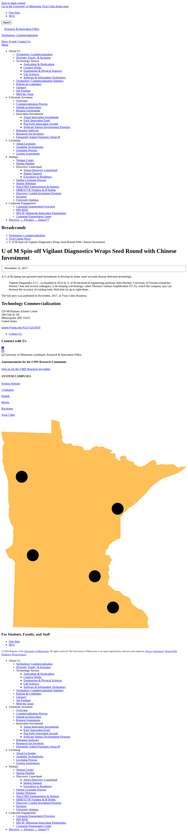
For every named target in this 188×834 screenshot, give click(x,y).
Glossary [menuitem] (21, 87)
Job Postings (23, 700)
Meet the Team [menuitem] (24, 94)
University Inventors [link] (20, 97)
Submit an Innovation (28, 716)
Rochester (7, 408)
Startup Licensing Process (31, 789)
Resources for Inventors (30, 743)
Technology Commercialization (19, 35)
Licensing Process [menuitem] (26, 150)
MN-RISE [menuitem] (22, 209)
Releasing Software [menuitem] (27, 130)
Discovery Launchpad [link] (29, 166)
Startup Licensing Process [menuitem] (31, 180)
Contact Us (24, 41)
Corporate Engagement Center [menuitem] (33, 216)
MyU (12, 15)
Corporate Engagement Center (33, 826)
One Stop (14, 12)
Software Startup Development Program (47, 736)
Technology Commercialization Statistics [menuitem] (39, 80)
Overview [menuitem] (22, 100)
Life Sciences (31, 683)
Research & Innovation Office (21, 29)
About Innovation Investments (41, 726)
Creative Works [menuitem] (32, 67)
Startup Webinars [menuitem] (26, 183)
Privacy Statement (155, 651)
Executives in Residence (38, 786)
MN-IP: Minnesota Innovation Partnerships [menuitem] (41, 213)
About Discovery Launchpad (40, 779)
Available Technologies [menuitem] (29, 147)
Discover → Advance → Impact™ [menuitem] (29, 219)
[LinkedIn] (94, 348)
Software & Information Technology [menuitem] (45, 77)
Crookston (7, 389)
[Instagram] (94, 351)
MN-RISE (22, 819)
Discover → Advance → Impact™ (29, 829)
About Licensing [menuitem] (26, 143)
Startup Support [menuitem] (33, 173)
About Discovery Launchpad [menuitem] (40, 170)
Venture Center (25, 769)
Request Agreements (28, 720)
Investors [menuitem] (21, 196)
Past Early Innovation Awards (41, 733)
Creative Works (32, 677)
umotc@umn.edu (11, 327)
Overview (22, 710)
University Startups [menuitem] (27, 199)
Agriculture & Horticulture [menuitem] (39, 64)
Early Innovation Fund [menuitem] (37, 120)
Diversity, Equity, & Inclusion (33, 667)
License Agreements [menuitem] (28, 153)
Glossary (21, 697)
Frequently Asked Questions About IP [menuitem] (38, 137)
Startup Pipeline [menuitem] (25, 163)
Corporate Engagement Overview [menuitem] (35, 206)
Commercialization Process (32, 713)
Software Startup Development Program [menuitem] (47, 127)
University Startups (27, 809)
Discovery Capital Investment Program (38, 802)
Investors (21, 806)
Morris (5, 402)
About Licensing (26, 753)
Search (6, 22)
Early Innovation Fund (37, 730)
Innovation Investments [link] (29, 113)
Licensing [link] (14, 140)
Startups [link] (13, 156)
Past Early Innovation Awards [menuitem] (41, 123)
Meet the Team (24, 703)
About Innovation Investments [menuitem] (41, 117)
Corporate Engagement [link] (22, 203)
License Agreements (28, 763)
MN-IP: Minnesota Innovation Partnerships (41, 822)
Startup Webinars (26, 792)
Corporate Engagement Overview (35, 816)
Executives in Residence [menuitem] (38, 176)
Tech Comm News (20, 238)
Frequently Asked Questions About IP (38, 746)
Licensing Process (26, 759)
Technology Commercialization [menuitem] (34, 54)
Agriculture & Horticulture (39, 673)
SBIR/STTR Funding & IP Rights (36, 799)
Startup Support (33, 783)
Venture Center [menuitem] (25, 160)
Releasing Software (27, 740)
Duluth (5, 396)
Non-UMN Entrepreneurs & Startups (37, 796)
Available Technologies (29, 756)
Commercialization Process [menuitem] (32, 104)
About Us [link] (14, 51)
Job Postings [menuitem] (23, 90)
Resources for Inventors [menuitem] (30, 133)
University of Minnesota (36, 651)
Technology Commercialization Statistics (39, 690)
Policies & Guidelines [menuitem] (28, 84)
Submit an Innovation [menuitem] (28, 107)
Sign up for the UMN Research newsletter (25, 369)
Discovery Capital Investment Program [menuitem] (38, 193)
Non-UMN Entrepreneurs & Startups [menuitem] (37, 186)
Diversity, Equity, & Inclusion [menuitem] (33, 57)
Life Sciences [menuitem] (31, 74)
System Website (10, 383)
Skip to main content (13, 3)
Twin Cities (8, 414)
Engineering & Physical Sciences (43, 680)
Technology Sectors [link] (27, 60)
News (4, 41)
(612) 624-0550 (31, 327)
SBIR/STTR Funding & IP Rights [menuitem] (36, 190)
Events (13, 41)
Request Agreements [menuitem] (28, 110)
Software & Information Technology (45, 687)
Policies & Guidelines (28, 693)
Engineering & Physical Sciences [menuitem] (43, 70)
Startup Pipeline (25, 773)
